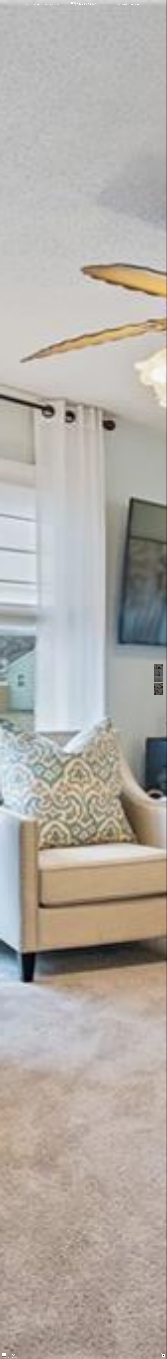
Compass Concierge (41, 4)
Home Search (55, 4)
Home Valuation (122, 4)
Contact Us (135, 4)
